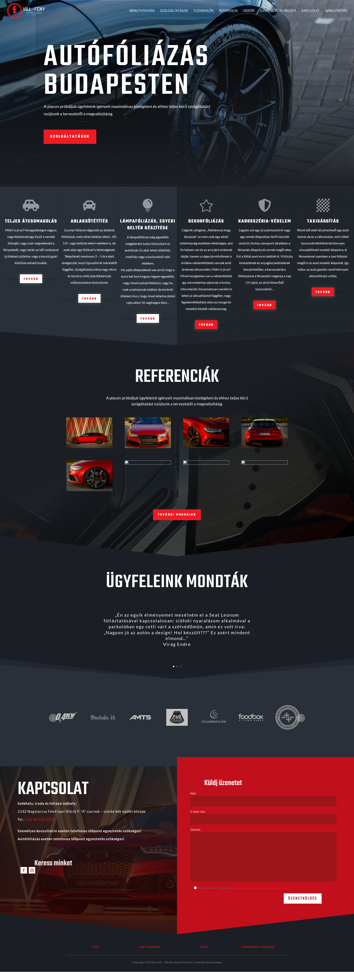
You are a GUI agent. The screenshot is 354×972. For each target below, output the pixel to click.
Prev (53, 718)
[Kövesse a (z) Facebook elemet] (23, 870)
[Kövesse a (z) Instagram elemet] (32, 870)
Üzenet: (195, 830)
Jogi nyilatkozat (150, 946)
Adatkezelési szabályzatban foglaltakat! (263, 888)
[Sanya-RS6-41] (264, 463)
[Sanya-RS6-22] (148, 447)
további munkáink (177, 514)
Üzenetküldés (302, 898)
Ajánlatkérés (336, 11)
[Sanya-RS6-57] (89, 490)
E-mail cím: (197, 812)
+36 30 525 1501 (40, 819)
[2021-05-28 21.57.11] (206, 463)
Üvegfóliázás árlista (278, 11)
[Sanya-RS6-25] (264, 447)
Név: (193, 793)
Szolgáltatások (174, 11)
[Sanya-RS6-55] (148, 463)
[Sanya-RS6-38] (206, 447)
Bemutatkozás (142, 11)
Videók (249, 11)
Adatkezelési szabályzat (258, 946)
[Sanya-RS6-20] (89, 447)
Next (301, 718)
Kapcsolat (311, 11)
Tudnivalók (203, 11)
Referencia (228, 11)
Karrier (204, 946)
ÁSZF (95, 946)
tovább (31, 279)
